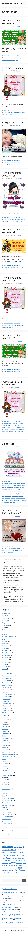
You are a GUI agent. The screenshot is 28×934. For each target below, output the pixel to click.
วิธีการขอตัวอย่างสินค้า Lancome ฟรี (11, 892)
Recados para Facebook (12, 3)
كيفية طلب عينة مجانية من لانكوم (10, 911)
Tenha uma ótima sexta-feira (11, 22)
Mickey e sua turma (7, 773)
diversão (22, 425)
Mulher (16, 867)
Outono (5, 717)
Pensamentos (6, 789)
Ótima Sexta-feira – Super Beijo (13, 383)
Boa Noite (4, 650)
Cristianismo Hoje (7, 673)
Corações (4, 425)
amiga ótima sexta (9, 219)
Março (5, 770)
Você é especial (6, 819)
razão (9, 373)
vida (18, 373)
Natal (3, 777)
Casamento (5, 671)
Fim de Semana (17, 427)
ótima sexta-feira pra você (9, 327)
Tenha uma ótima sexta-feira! (11, 174)
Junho (5, 766)
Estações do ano (6, 713)
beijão (9, 325)
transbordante (13, 500)
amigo (18, 483)
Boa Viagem (5, 659)
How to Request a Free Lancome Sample (13, 900)
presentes (4, 373)
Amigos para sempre (7, 623)
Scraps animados (6, 805)
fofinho (10, 489)
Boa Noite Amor (6, 653)
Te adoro (4, 809)
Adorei (4, 616)
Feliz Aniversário (18, 860)
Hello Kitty (5, 745)
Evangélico (5, 719)
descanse (17, 219)
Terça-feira (6, 708)
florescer (13, 267)
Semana (22, 498)
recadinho (7, 498)
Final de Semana (20, 548)
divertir (4, 427)
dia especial (14, 858)
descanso (17, 425)
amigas (14, 483)
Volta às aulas (6, 823)
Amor (15, 485)
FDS (5, 548)
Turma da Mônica (7, 812)
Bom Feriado (5, 666)
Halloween (5, 743)
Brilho (21, 852)
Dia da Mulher (6, 678)
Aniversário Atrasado (7, 636)
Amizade (6, 110)
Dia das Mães (6, 683)
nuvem (4, 494)
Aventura (4, 643)
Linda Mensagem (6, 752)
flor (9, 267)
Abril (4, 761)
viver (17, 60)
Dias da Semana (8, 56)
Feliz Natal (5, 729)
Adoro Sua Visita (6, 618)
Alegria (6, 483)
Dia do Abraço (6, 685)
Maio (4, 768)
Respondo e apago (7, 800)
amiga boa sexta (8, 112)
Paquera (4, 782)
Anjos (3, 639)
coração (20, 423)
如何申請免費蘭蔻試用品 (8, 907)
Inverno (5, 715)
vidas (13, 502)
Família (4, 724)
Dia (10, 858)
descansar (11, 425)
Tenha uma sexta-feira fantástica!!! (12, 511)
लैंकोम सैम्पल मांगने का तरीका (8, 909)
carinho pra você (8, 371)
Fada (3, 722)
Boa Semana (5, 655)
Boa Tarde (5, 657)
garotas (19, 489)
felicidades (6, 860)
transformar (5, 502)
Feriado (4, 731)
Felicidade (18, 487)
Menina (16, 112)
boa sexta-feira (8, 423)
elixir (13, 487)
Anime (4, 632)
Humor (4, 747)
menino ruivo (19, 162)
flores (5, 489)
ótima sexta (7, 58)
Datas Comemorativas (8, 676)
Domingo (5, 692)
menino (14, 491)
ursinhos (12, 60)
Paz (3, 498)
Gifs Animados (6, 738)
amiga (5, 325)
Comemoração (12, 855)
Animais (4, 629)
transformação (21, 500)
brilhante (12, 852)
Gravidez (4, 740)
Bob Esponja (5, 662)
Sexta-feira (17, 56)
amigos (23, 483)
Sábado (5, 701)
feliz (23, 487)
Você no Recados (7, 821)
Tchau (3, 807)
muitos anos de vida (11, 867)
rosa (3, 872)
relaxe (20, 221)
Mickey (18, 267)
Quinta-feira (6, 699)
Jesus (3, 865)
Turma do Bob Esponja (8, 814)
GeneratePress (14, 931)
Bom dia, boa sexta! (13, 68)
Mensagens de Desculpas (9, 756)
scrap (14, 552)
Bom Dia (15, 423)
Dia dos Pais (5, 687)
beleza (6, 267)
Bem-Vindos (5, 646)
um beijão (4, 114)
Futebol (4, 736)
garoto (23, 489)
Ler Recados (5, 749)
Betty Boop (5, 648)
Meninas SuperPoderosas (9, 754)
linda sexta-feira (13, 429)
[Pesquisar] (24, 880)
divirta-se (9, 427)
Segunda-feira (7, 703)
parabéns (5, 870)
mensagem (19, 491)
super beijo (18, 433)
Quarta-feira (6, 696)
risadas (18, 498)
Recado (13, 498)
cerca (23, 485)
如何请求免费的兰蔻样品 (8, 905)
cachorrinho (7, 162)
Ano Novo (4, 641)
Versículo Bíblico (6, 816)
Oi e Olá (4, 779)
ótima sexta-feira (15, 58)
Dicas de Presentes (7, 710)
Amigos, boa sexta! (12, 122)
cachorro (13, 162)
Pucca (3, 796)
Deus (8, 858)
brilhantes (17, 852)
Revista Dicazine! (11, 889)
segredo (7, 60)
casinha (19, 485)
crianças (9, 487)
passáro (21, 496)
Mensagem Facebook (8, 835)
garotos (4, 491)
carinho (5, 855)
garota (14, 489)
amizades (10, 485)
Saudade (4, 803)
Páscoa (4, 784)
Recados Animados (7, 798)
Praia (3, 793)
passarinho (8, 496)
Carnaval (4, 669)
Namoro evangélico (7, 775)
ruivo (20, 164)
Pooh (3, 791)
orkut (3, 550)
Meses (4, 759)
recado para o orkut (7, 552)
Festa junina (5, 733)
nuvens (8, 494)
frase (20, 863)
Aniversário (5, 634)
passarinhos (15, 496)
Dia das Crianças (6, 680)
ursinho (10, 114)
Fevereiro (5, 763)
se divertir (11, 433)
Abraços (4, 613)
